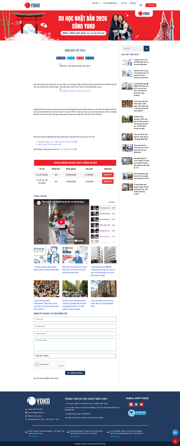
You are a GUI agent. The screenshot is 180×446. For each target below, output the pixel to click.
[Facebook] (136, 404)
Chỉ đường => (33, 436)
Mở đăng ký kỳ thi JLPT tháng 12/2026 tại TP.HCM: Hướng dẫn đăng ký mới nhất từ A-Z (141, 163)
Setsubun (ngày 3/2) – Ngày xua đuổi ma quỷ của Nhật (57, 142)
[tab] (102, 208)
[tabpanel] (61, 221)
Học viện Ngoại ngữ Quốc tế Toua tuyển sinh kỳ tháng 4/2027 (141, 176)
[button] (150, 5)
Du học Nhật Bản (109, 3)
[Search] (146, 48)
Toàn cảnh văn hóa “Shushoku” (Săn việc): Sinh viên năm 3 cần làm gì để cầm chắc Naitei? (141, 106)
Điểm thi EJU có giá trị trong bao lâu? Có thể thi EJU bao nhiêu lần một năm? (74, 270)
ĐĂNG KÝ (108, 175)
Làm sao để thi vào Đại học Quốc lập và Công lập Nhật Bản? (102, 303)
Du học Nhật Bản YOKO (66, 149)
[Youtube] (141, 404)
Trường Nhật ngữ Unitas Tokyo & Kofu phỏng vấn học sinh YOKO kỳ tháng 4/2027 (141, 189)
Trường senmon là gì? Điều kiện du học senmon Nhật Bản (141, 62)
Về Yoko (95, 3)
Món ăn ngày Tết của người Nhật (49, 144)
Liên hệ (133, 3)
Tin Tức (124, 3)
